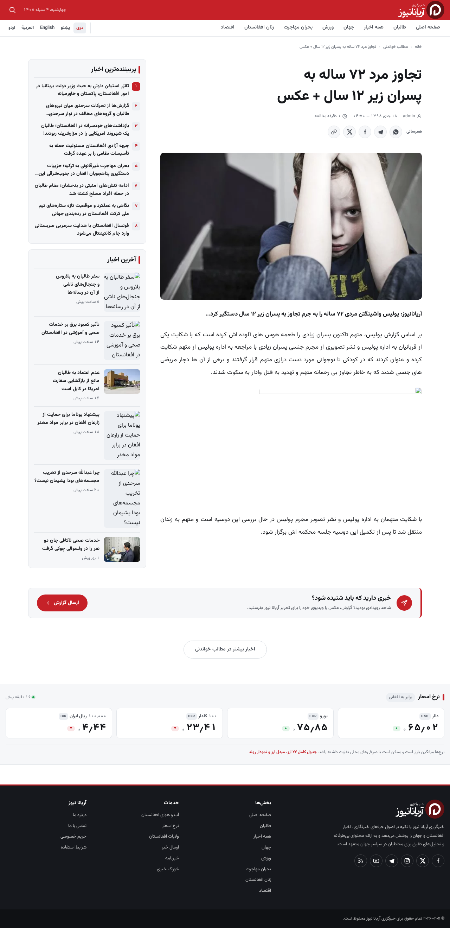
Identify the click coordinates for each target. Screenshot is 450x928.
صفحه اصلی (428, 27)
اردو (11, 27)
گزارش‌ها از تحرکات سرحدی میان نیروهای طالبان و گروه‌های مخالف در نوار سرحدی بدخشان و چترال (87, 110)
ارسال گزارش (66, 603)
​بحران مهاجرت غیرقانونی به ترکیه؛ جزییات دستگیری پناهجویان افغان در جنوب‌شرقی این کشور (84, 170)
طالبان (399, 27)
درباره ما (79, 815)
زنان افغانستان (259, 27)
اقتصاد (227, 27)
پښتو (65, 27)
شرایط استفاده (73, 847)
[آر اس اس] (360, 860)
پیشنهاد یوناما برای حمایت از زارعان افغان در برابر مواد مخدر (68, 419)
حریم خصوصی (73, 836)
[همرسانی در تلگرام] (380, 132)
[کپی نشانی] (334, 132)
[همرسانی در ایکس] (349, 132)
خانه (418, 47)
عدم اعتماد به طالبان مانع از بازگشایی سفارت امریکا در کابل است (76, 381)
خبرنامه (172, 858)
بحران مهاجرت (298, 27)
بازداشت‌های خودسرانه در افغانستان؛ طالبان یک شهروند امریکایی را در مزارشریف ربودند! (85, 130)
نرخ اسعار (170, 826)
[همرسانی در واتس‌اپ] (396, 132)
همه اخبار (374, 27)
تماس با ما (77, 826)
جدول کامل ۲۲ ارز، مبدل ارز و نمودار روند (283, 752)
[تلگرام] (391, 860)
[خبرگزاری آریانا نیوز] (421, 10)
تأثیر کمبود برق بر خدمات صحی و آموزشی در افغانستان (70, 329)
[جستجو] (12, 10)
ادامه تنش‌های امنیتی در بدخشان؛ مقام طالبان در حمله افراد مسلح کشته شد (82, 189)
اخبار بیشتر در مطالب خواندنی (225, 649)
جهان (348, 27)
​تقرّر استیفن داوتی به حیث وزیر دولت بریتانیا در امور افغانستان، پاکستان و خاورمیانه (82, 90)
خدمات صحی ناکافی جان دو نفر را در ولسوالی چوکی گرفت (70, 545)
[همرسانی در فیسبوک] (365, 132)
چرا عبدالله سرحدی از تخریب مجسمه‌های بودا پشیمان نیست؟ (66, 477)
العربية (27, 27)
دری (79, 27)
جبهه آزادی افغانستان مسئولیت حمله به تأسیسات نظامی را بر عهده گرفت (89, 150)
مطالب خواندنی (395, 47)
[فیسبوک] (438, 860)
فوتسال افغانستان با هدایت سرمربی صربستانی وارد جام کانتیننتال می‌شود (82, 229)
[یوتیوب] (376, 860)
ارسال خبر (170, 847)
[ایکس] (422, 860)
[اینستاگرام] (407, 860)
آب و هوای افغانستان (160, 815)
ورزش (328, 27)
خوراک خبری (168, 869)
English (47, 27)
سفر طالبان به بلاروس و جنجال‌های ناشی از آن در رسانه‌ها (77, 285)
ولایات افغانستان (164, 836)
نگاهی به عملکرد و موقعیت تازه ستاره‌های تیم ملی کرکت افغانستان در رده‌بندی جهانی (84, 209)
